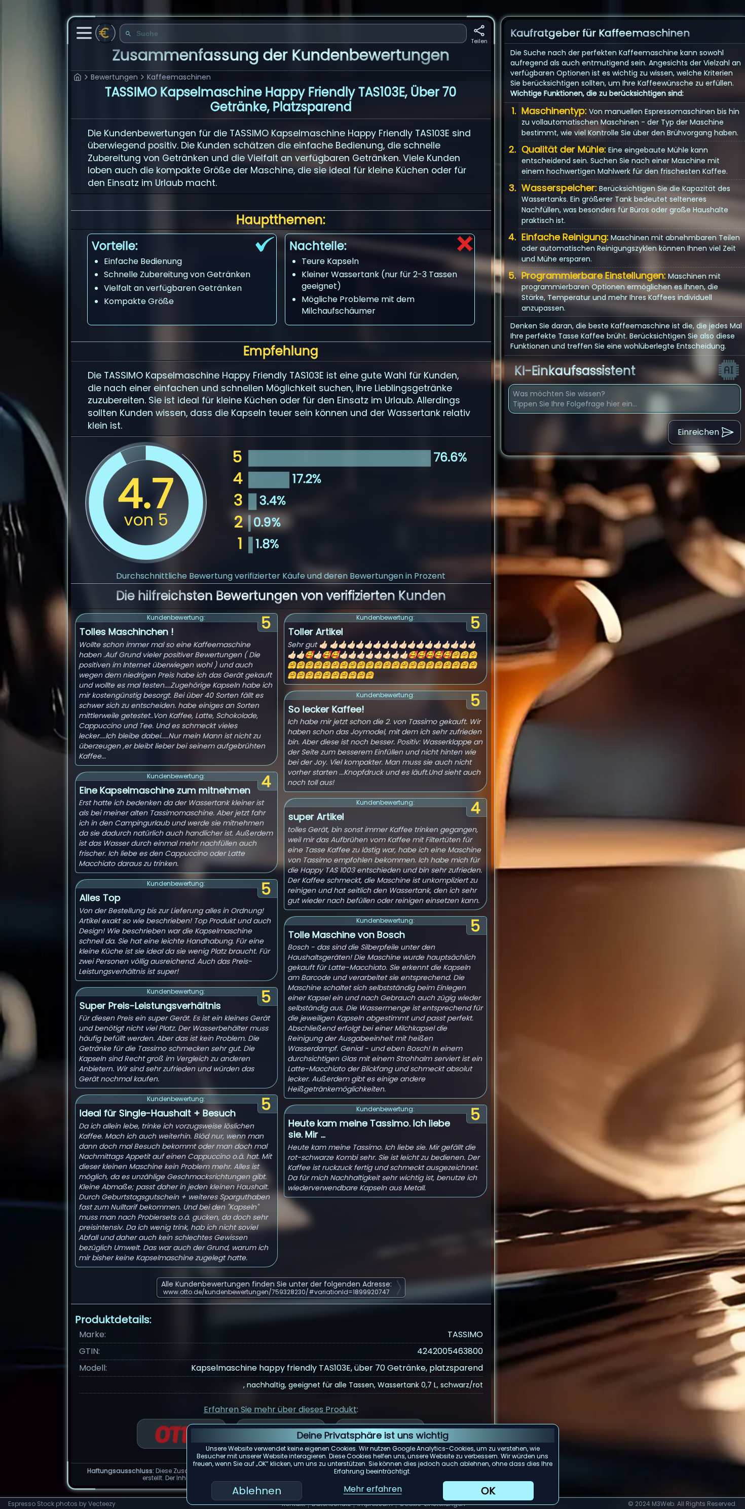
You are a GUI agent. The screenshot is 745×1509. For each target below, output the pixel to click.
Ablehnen (256, 1491)
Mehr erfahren (373, 1489)
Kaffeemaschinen (179, 77)
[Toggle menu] (84, 33)
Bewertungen (114, 77)
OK (488, 1491)
